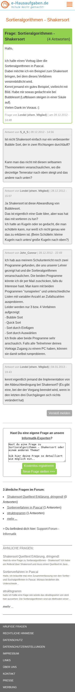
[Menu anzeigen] (65, 4)
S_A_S (24, 132)
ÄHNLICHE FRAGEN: (18, 548)
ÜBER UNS (10, 666)
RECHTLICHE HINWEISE (18, 633)
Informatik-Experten (36, 438)
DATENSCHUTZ (13, 640)
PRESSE (8, 680)
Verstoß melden (59, 413)
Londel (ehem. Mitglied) (32, 114)
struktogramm (16, 513)
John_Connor (28, 252)
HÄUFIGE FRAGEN (15, 626)
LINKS (7, 660)
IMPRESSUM (11, 653)
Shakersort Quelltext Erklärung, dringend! (35, 496)
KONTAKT (9, 673)
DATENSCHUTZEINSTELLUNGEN (24, 646)
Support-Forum (47, 528)
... (8, 606)
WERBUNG (10, 687)
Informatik (9, 534)
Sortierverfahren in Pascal (24, 507)
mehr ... (12, 518)
